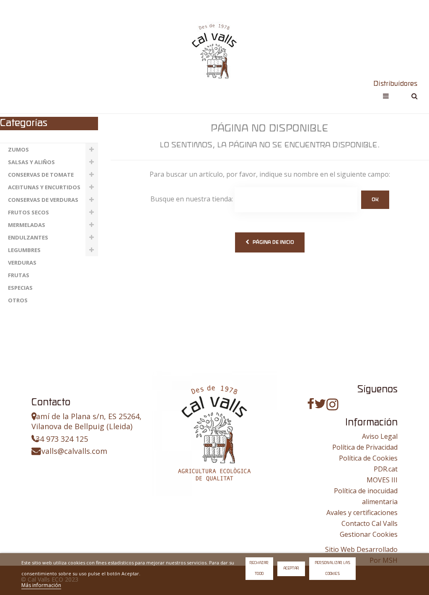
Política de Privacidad (365, 447)
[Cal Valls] (214, 51)
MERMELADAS (26, 225)
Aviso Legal (380, 436)
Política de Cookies (368, 458)
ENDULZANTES (28, 237)
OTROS (18, 300)
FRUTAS (18, 275)
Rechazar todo (259, 568)
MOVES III (382, 479)
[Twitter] (320, 404)
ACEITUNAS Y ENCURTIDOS (44, 187)
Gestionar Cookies (369, 534)
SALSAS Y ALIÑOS (31, 162)
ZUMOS (18, 149)
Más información (41, 585)
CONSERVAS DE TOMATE (41, 174)
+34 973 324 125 (59, 439)
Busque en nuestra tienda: (191, 198)
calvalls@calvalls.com (69, 451)
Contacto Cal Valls (369, 523)
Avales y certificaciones (362, 512)
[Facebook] (310, 404)
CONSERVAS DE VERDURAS (43, 199)
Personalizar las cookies (332, 568)
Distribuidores (395, 84)
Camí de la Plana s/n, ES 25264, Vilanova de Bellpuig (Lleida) (86, 421)
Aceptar (291, 568)
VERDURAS (22, 262)
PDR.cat (386, 469)
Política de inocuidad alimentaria (366, 496)
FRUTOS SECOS (28, 212)
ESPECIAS (20, 287)
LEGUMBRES (24, 250)
